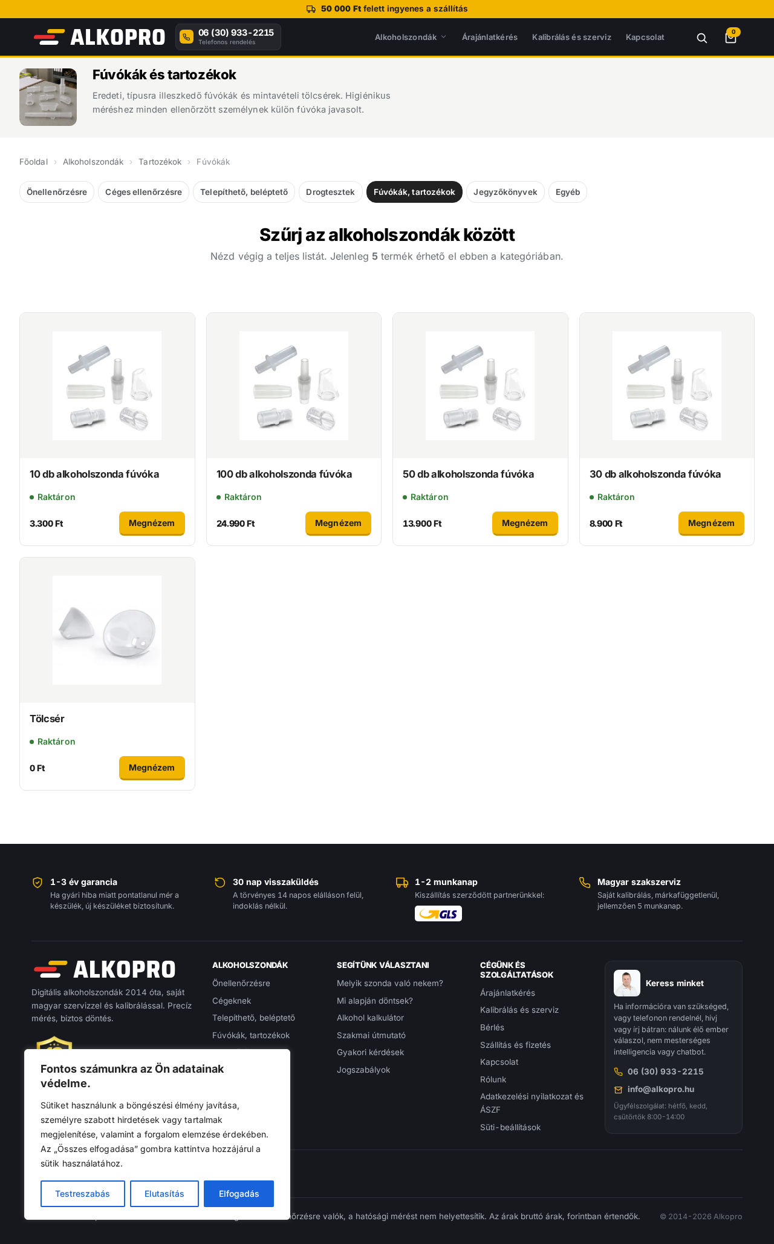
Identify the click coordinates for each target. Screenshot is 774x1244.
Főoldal (33, 161)
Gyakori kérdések (370, 1052)
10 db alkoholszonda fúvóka (94, 474)
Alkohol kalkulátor (370, 1017)
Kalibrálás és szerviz (571, 37)
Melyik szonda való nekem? (390, 983)
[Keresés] (695, 37)
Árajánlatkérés (490, 37)
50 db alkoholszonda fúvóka (468, 474)
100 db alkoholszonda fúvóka (284, 474)
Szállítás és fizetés (515, 1045)
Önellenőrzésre (57, 192)
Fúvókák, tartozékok (415, 192)
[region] (157, 1134)
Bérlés (492, 1027)
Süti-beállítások (510, 1127)
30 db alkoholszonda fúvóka (655, 474)
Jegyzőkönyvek (505, 192)
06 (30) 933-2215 (666, 1071)
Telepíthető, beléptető (244, 192)
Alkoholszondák (406, 37)
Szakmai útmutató (371, 1035)
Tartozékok (159, 161)
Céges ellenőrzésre (143, 192)
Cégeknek (231, 1000)
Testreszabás (82, 1193)
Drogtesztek (330, 192)
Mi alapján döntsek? (375, 1000)
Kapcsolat (645, 37)
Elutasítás (164, 1193)
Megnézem (152, 523)
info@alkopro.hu (661, 1089)
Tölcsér (47, 719)
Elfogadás (239, 1193)
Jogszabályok (363, 1070)
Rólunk (493, 1079)
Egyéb (568, 192)
